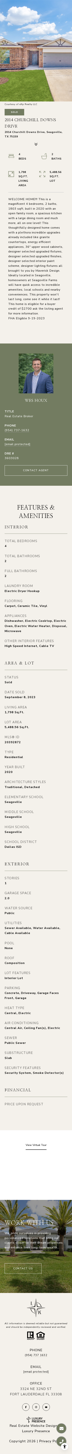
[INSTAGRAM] (36, 1407)
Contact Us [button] (23, 1268)
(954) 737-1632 (17, 430)
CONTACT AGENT (36, 470)
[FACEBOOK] (26, 1407)
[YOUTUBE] (46, 1407)
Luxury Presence (36, 1431)
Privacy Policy (51, 1441)
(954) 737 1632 (36, 1355)
